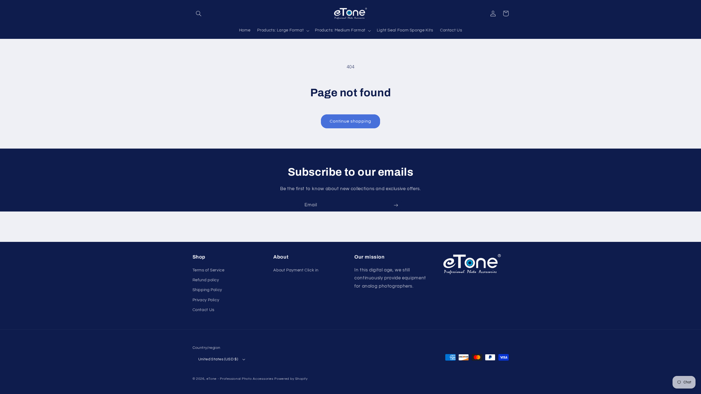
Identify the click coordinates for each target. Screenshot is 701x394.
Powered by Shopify (291, 378)
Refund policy (206, 280)
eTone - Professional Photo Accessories (239, 378)
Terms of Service (209, 270)
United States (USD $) (218, 359)
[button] (199, 13)
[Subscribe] (396, 205)
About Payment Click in (295, 270)
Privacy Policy (206, 300)
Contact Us (203, 310)
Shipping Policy (207, 290)
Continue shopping (351, 121)
